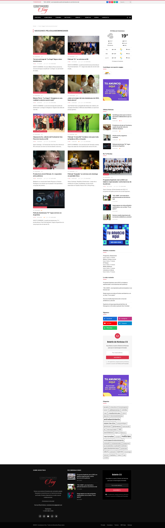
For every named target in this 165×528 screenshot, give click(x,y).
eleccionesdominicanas (117, 416)
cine (105, 413)
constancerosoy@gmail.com (54, 505)
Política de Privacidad (123, 363)
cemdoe (124, 410)
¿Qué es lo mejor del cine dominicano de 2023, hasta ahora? (83, 99)
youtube (106, 457)
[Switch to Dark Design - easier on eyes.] (127, 17)
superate (120, 452)
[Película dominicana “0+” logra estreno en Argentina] (49, 198)
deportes (106, 416)
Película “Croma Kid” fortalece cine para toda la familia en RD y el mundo (83, 138)
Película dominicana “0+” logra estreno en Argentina (47, 214)
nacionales (109, 436)
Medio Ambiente (107, 266)
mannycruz (123, 432)
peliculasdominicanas (111, 448)
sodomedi (112, 452)
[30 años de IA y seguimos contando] (107, 138)
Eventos (88, 17)
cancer (105, 410)
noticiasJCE (107, 443)
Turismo (58, 17)
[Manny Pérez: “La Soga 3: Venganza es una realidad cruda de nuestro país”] (49, 84)
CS (35, 63)
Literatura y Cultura (108, 270)
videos (119, 455)
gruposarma (117, 426)
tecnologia (128, 452)
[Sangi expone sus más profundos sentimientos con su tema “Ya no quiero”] (107, 207)
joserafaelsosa (108, 432)
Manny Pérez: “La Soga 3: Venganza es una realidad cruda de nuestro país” (47, 99)
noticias (126, 436)
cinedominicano (114, 413)
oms (104, 445)
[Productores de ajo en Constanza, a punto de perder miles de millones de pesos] (107, 127)
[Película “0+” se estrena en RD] (83, 45)
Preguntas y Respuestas (110, 255)
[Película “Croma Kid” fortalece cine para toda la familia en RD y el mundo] (83, 123)
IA (104, 429)
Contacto (105, 17)
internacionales (112, 429)
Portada (38, 17)
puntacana (124, 448)
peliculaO (117, 446)
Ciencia (77, 17)
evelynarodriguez (122, 423)
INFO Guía (123, 525)
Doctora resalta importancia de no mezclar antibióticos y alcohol (121, 216)
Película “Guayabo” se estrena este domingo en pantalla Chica (83, 175)
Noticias (67, 17)
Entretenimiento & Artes (40, 53)
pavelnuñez (110, 446)
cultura (124, 413)
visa (124, 455)
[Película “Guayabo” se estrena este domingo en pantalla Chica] (83, 160)
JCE (120, 429)
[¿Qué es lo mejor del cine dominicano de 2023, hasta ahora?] (83, 84)
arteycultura (114, 407)
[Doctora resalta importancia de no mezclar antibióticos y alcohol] (107, 217)
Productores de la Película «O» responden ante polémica (47, 175)
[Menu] (130, 17)
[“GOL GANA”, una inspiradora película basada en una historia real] (107, 198)
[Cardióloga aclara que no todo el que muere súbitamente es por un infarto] (107, 117)
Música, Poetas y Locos (109, 259)
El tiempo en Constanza (117, 61)
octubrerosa (126, 443)
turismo (113, 455)
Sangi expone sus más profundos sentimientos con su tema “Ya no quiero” (121, 207)
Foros (96, 17)
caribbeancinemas (114, 410)
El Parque (105, 263)
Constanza (48, 17)
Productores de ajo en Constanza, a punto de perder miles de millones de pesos (122, 127)
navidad (118, 436)
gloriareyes (107, 426)
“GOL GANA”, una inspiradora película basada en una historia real (61, 2)
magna (116, 432)
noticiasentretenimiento (114, 440)
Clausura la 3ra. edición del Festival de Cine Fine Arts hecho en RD (47, 138)
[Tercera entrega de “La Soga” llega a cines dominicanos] (49, 45)
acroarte (106, 407)
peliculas (124, 446)
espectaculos (109, 423)
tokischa (106, 455)
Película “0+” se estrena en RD (78, 59)
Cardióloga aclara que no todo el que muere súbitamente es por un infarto (121, 116)
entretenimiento (112, 419)
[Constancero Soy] (46, 9)
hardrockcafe (126, 426)
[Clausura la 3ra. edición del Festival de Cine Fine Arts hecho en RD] (49, 123)
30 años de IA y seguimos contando (119, 136)
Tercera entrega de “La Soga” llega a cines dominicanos (47, 60)
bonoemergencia (123, 407)
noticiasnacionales (116, 443)
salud (106, 452)
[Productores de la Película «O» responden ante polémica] (49, 160)
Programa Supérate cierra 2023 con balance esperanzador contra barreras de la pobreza (117, 182)
